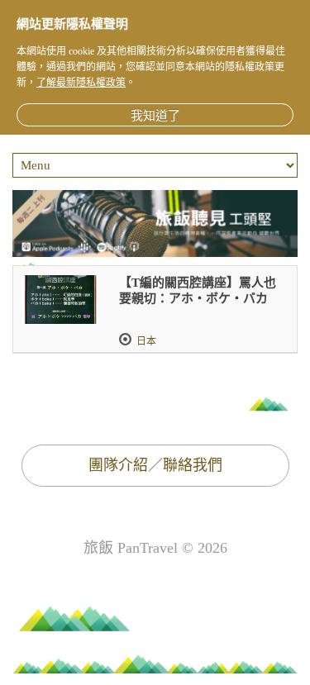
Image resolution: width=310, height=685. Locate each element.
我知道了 (155, 115)
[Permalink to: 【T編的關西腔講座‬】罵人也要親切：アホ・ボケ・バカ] (60, 300)
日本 (146, 341)
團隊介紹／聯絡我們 (155, 465)
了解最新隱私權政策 (81, 82)
